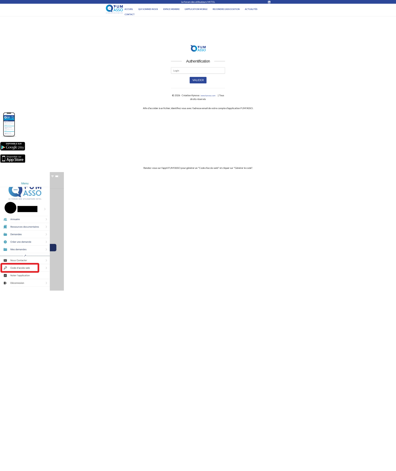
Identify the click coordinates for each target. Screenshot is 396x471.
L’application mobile (196, 9)
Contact (130, 14)
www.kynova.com (208, 95)
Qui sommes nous (148, 9)
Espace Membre (171, 9)
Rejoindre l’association (226, 9)
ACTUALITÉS (251, 9)
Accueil (129, 9)
